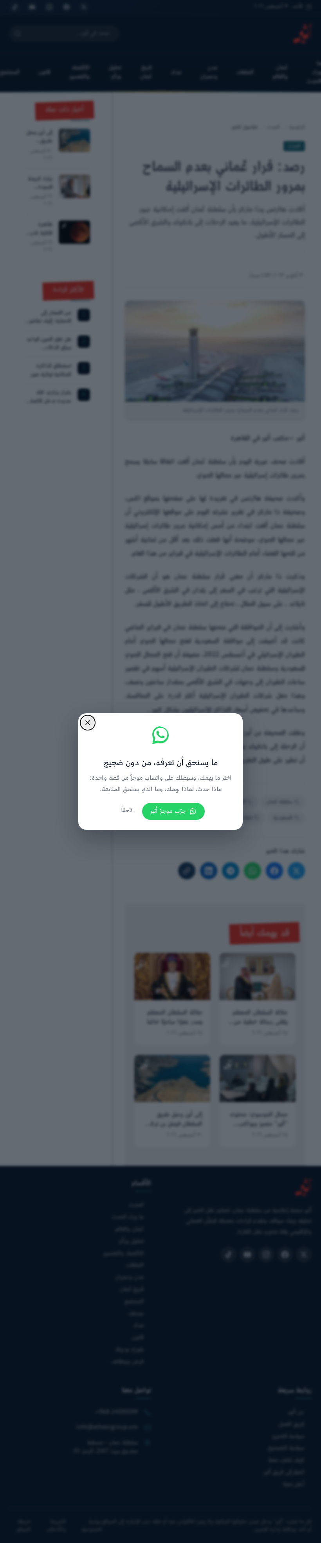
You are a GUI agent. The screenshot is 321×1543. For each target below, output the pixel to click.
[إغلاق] (87, 722)
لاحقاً (127, 810)
